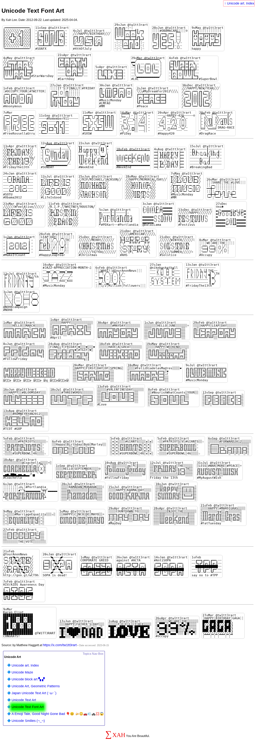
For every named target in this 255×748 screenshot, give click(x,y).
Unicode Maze (22, 672)
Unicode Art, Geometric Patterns (36, 686)
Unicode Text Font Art (28, 707)
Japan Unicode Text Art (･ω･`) (34, 693)
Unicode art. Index (240, 3)
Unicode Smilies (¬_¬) (28, 721)
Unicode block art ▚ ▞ (28, 679)
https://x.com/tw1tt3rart (60, 645)
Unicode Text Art (24, 700)
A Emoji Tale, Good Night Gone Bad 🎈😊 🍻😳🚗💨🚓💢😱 (58, 714)
